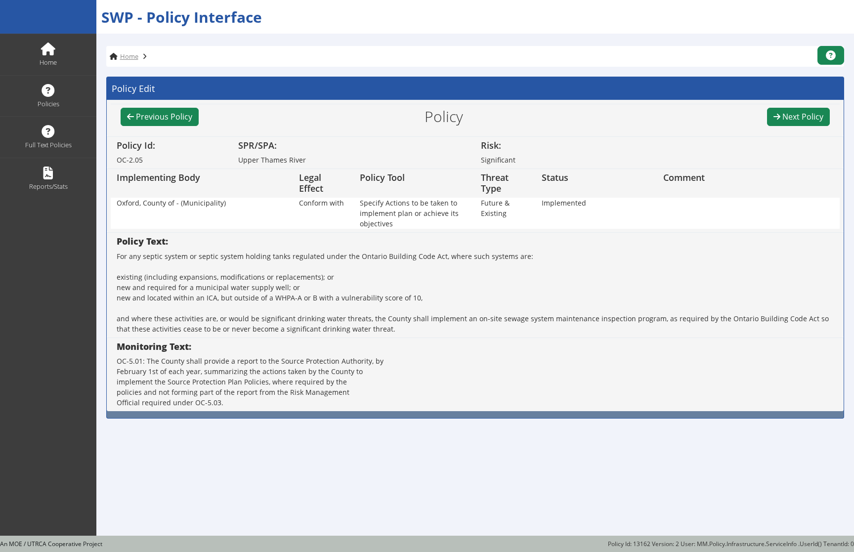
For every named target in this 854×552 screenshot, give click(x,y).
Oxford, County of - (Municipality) (171, 203)
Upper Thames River (272, 160)
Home (129, 56)
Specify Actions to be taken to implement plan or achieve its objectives (409, 213)
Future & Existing (495, 208)
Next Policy (801, 116)
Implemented (564, 203)
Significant (498, 160)
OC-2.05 (130, 160)
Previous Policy (163, 116)
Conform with (321, 203)
